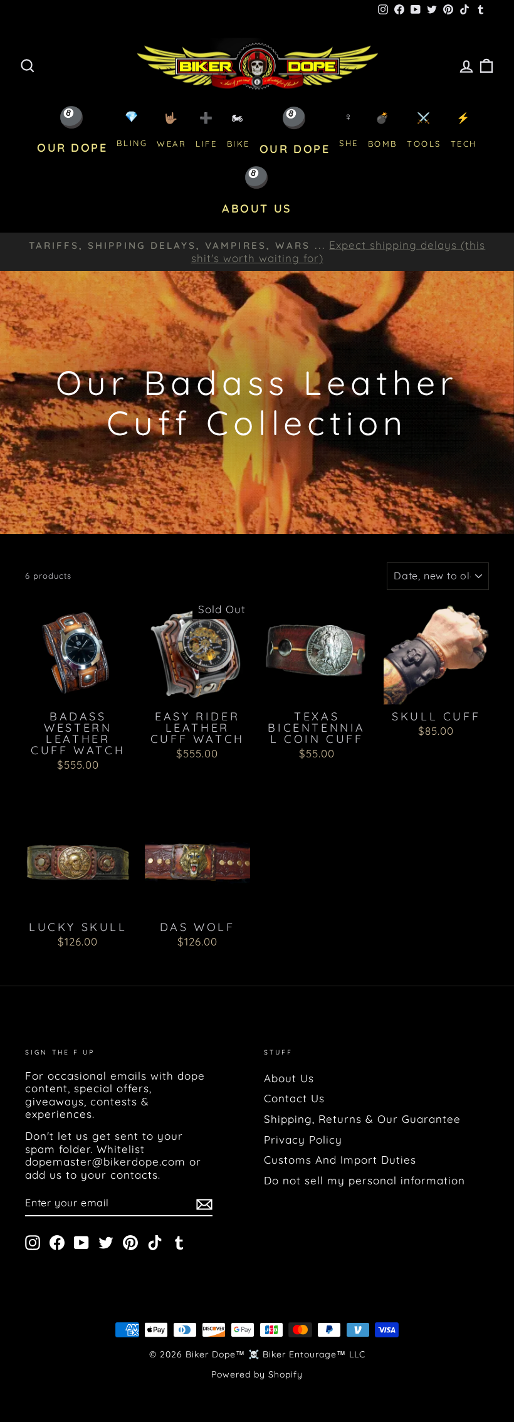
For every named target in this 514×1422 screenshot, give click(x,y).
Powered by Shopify (257, 1374)
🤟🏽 (171, 130)
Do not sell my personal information (364, 1180)
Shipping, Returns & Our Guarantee (362, 1118)
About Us (289, 1078)
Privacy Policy (303, 1139)
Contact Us (294, 1098)
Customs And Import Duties (340, 1159)
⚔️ (424, 130)
